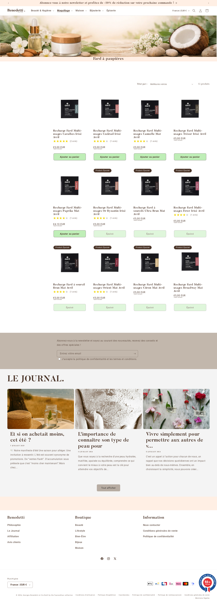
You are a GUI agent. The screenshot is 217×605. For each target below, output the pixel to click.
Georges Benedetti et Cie (33, 595)
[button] (42, 10)
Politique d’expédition (107, 595)
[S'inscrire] (134, 353)
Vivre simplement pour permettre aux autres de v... (174, 440)
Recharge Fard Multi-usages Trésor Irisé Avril (190, 133)
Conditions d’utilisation (85, 595)
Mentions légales (202, 598)
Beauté (79, 525)
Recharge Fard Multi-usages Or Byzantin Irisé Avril (109, 211)
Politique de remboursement (170, 595)
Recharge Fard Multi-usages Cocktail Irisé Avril (107, 134)
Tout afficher (108, 488)
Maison (79, 548)
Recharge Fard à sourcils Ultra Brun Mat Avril (149, 211)
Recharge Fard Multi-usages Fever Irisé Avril (189, 209)
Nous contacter (151, 525)
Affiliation (13, 536)
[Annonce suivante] (208, 3)
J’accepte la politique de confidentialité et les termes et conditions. (99, 359)
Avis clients (14, 542)
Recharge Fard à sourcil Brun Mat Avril (69, 286)
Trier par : (142, 84)
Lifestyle (80, 530)
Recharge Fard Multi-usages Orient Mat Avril (109, 286)
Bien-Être (80, 536)
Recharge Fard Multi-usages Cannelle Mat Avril (147, 134)
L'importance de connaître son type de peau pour (103, 440)
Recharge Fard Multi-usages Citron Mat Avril (149, 286)
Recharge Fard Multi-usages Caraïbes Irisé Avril (67, 134)
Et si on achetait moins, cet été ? (37, 437)
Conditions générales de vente (160, 530)
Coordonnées (124, 595)
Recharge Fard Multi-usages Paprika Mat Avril (67, 211)
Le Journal (13, 530)
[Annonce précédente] (8, 3)
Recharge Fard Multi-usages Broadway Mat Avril (188, 288)
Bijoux (78, 542)
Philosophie (14, 525)
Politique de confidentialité (158, 536)
